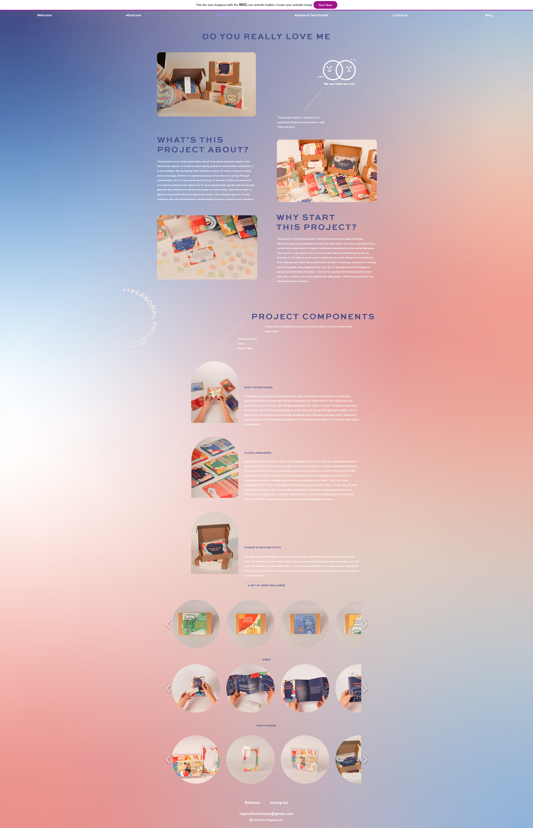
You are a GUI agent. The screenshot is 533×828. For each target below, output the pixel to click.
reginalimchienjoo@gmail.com (266, 814)
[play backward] (168, 623)
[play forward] (365, 623)
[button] (196, 624)
